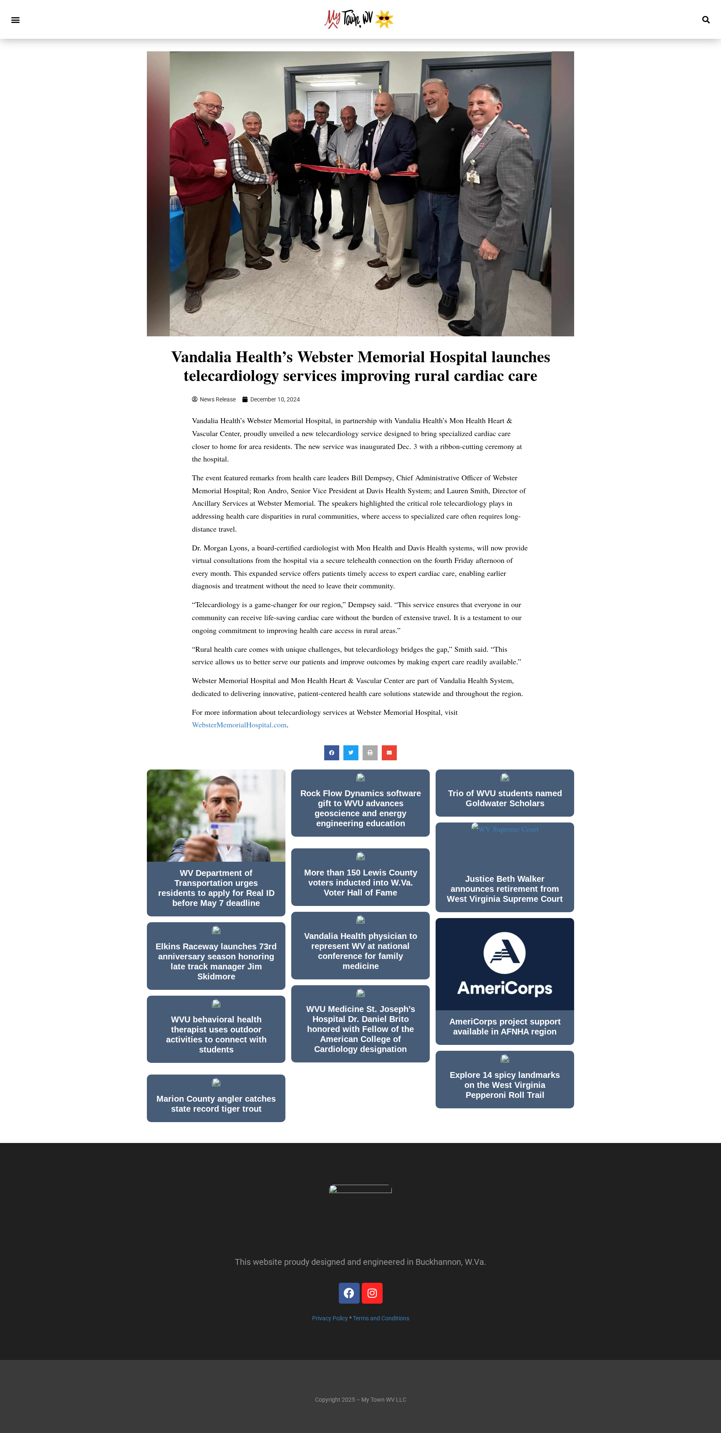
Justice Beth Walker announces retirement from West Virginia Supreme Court (505, 888)
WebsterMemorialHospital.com (239, 724)
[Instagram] (372, 1293)
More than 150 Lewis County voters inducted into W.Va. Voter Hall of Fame (360, 882)
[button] (15, 19)
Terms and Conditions (381, 1318)
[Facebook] (349, 1293)
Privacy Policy (330, 1318)
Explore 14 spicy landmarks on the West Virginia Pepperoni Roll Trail (505, 1085)
